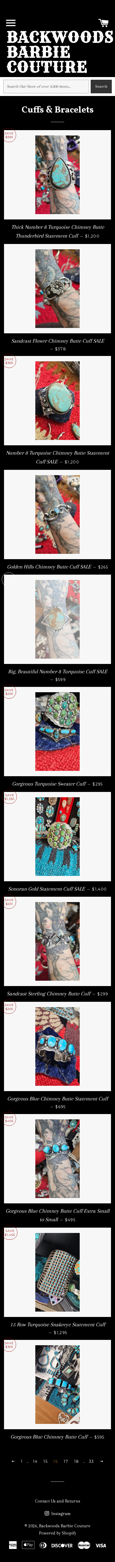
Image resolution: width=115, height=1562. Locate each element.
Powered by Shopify (57, 1533)
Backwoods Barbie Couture (60, 52)
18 (76, 1461)
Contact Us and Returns (57, 1501)
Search (101, 86)
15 (45, 1461)
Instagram (60, 1513)
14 (35, 1461)
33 (91, 1461)
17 (66, 1461)
